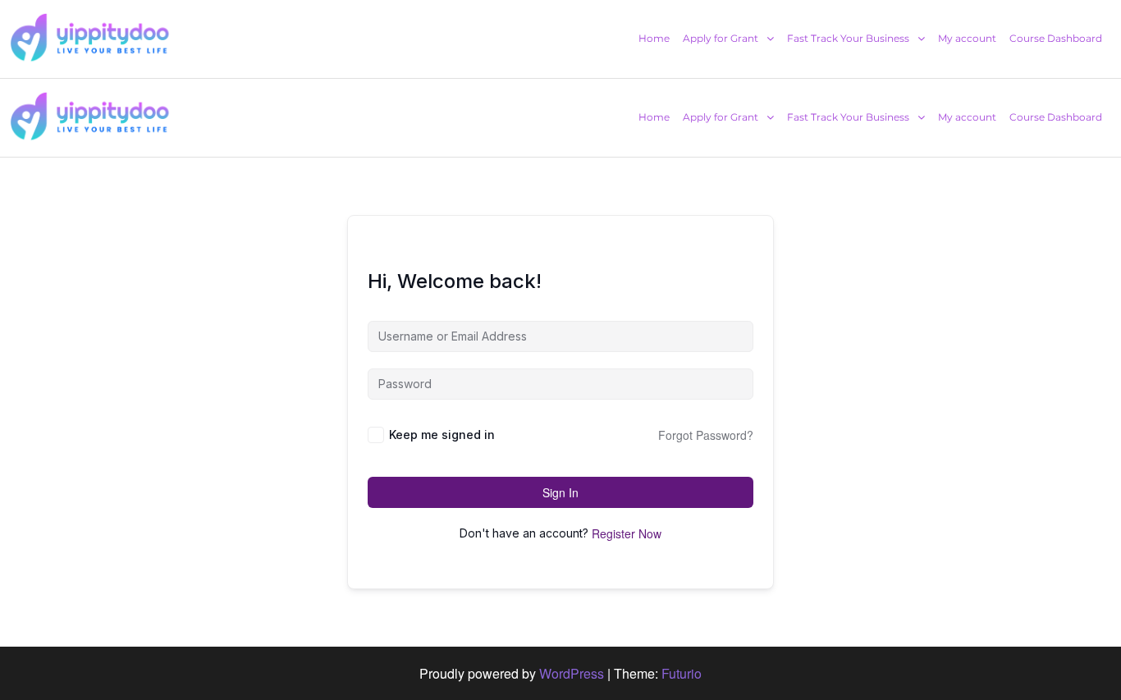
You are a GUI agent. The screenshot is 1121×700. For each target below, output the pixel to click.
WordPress (571, 673)
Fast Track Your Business (848, 38)
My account (967, 38)
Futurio (681, 673)
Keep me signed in (442, 435)
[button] (728, 38)
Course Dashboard (1055, 38)
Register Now (626, 533)
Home (654, 38)
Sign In (560, 492)
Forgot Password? (705, 435)
